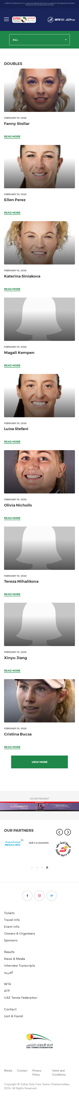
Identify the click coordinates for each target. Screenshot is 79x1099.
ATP (7, 991)
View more (40, 762)
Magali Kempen (19, 352)
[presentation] (39, 90)
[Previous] (59, 832)
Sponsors (10, 940)
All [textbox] (15, 39)
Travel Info (12, 920)
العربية (8, 972)
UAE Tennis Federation (20, 998)
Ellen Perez (15, 200)
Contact (10, 1009)
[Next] (67, 832)
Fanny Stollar (17, 123)
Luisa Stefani (16, 428)
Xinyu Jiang (15, 657)
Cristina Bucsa (18, 734)
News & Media (14, 959)
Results (9, 952)
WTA (7, 984)
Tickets (9, 913)
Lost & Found (13, 1016)
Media (8, 1070)
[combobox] (39, 39)
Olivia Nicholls (18, 505)
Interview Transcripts (19, 965)
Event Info (11, 927)
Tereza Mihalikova (21, 581)
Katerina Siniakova (22, 276)
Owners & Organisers (19, 933)
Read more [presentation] (12, 136)
